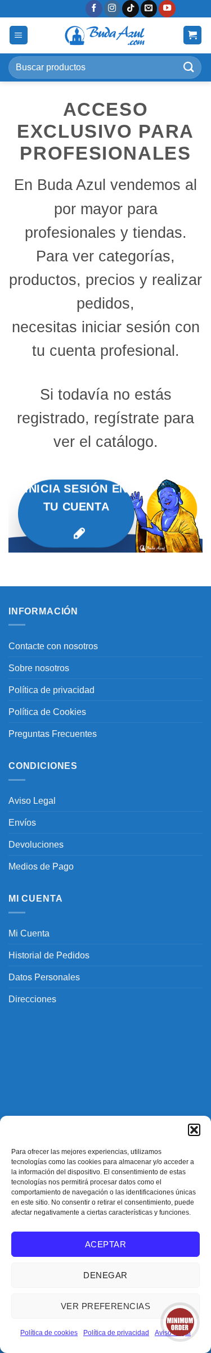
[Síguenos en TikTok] (130, 8)
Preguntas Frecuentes (52, 733)
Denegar (105, 1275)
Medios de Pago (41, 866)
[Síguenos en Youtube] (167, 8)
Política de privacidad (116, 1333)
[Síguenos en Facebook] (94, 8)
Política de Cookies (47, 712)
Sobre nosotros (38, 668)
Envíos (22, 822)
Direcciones (32, 999)
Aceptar (105, 1244)
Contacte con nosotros (53, 646)
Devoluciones (36, 844)
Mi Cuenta (29, 933)
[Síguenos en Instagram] (112, 8)
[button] (194, 1129)
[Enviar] (189, 67)
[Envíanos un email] (149, 8)
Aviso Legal (32, 800)
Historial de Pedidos (48, 955)
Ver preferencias (105, 1306)
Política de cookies (49, 1333)
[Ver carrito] (192, 35)
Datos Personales (44, 977)
